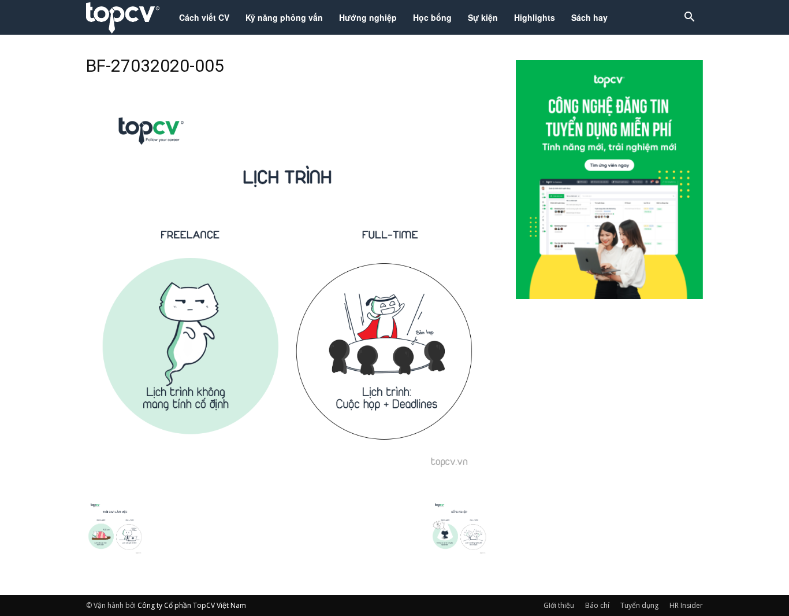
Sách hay (589, 17)
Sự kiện (483, 17)
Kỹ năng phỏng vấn (284, 17)
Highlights (534, 17)
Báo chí (597, 605)
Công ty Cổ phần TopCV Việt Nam (191, 605)
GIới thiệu (559, 605)
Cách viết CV (204, 17)
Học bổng (432, 17)
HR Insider (686, 605)
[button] (689, 18)
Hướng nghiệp (368, 17)
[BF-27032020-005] (287, 487)
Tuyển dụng (639, 605)
